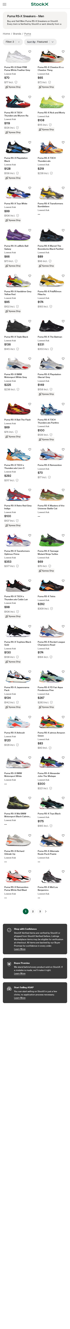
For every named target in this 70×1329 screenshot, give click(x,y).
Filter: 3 (11, 41)
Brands (17, 33)
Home (6, 33)
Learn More (39, 949)
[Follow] (29, 51)
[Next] (46, 911)
